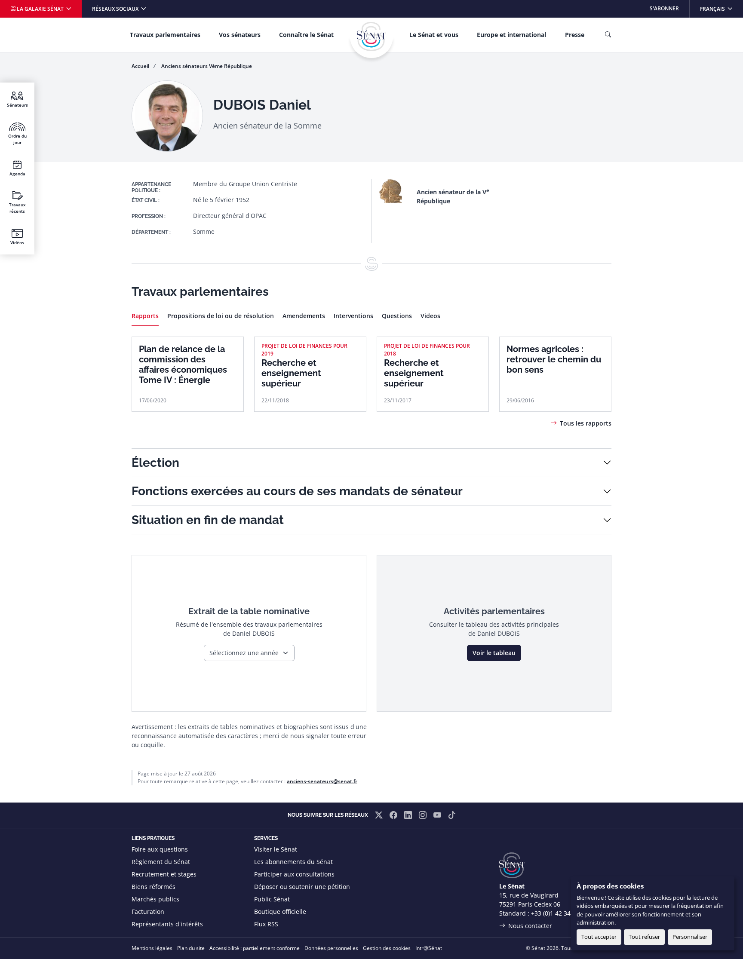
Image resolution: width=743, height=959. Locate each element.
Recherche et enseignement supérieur (291, 373)
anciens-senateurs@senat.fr (322, 781)
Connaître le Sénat (306, 35)
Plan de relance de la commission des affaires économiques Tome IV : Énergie (183, 364)
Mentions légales (152, 948)
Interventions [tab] (353, 316)
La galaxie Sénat (40, 8)
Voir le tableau (494, 653)
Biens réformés (153, 886)
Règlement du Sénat (161, 862)
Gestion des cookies (387, 948)
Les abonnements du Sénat (293, 862)
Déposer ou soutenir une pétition (302, 886)
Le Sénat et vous (433, 35)
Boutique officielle (280, 911)
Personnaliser (689, 937)
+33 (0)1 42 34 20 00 (559, 913)
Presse (574, 35)
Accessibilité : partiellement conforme (254, 948)
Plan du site (191, 948)
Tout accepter (599, 937)
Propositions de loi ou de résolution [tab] (220, 316)
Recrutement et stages (164, 874)
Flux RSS (266, 924)
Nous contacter (530, 926)
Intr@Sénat (428, 948)
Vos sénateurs (240, 35)
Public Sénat (272, 899)
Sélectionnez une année (244, 653)
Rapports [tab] (145, 316)
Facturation (148, 911)
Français (721, 8)
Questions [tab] (397, 316)
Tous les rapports (585, 423)
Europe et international (511, 35)
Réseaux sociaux (116, 8)
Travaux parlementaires (165, 35)
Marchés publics (155, 899)
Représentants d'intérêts (167, 924)
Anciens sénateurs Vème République (206, 66)
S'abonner (664, 8)
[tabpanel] (371, 370)
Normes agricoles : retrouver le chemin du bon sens (554, 359)
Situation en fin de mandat (208, 520)
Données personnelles (331, 948)
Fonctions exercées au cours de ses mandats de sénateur (297, 491)
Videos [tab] (430, 316)
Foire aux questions (160, 849)
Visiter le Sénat (275, 849)
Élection (155, 463)
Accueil (140, 66)
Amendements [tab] (303, 316)
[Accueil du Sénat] (371, 36)
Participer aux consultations (294, 874)
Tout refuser (644, 937)
